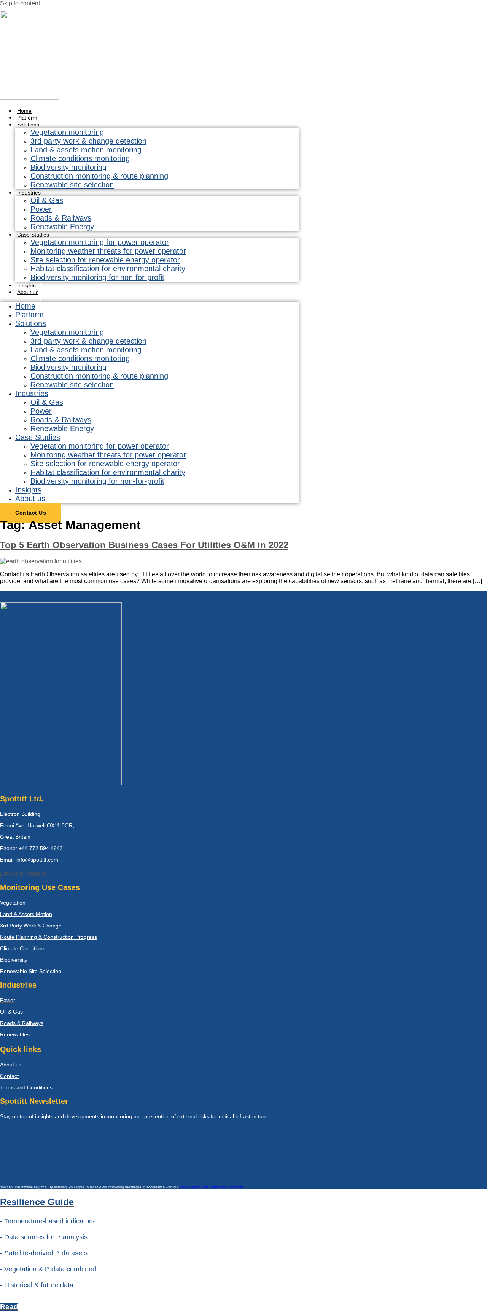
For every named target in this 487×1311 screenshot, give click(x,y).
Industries (29, 193)
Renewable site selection (72, 185)
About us (27, 292)
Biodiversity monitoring (68, 167)
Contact (9, 1076)
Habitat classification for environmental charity (107, 268)
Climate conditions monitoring (80, 158)
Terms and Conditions (26, 1087)
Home (25, 306)
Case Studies (33, 235)
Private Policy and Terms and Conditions (212, 1187)
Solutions (28, 125)
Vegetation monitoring (67, 132)
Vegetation (12, 903)
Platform (29, 314)
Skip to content (20, 3)
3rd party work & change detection (88, 141)
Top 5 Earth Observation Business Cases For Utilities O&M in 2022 (144, 545)
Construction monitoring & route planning (99, 176)
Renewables (15, 1034)
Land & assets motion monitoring (86, 149)
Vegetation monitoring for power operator (99, 242)
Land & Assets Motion (26, 914)
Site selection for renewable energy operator (105, 260)
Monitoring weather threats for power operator (108, 251)
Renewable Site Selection (30, 971)
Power (41, 209)
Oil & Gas (46, 200)
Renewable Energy (62, 226)
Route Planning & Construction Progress (48, 937)
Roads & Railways (60, 218)
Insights (28, 490)
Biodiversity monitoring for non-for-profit (97, 277)
